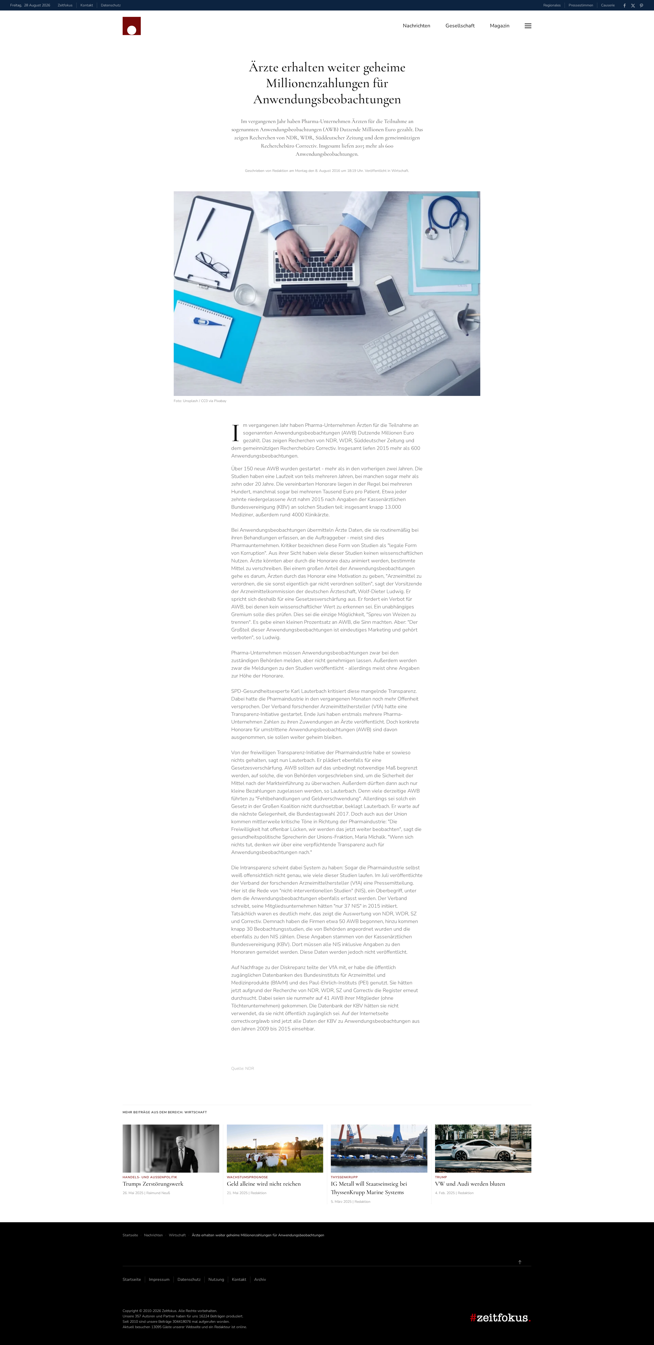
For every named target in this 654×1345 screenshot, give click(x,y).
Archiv (260, 1279)
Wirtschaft (399, 170)
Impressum (159, 1279)
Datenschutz (111, 5)
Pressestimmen (581, 5)
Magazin (499, 25)
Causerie (608, 5)
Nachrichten (416, 25)
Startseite (132, 1279)
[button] (528, 26)
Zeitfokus (65, 5)
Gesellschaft (460, 25)
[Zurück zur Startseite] (132, 25)
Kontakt (86, 5)
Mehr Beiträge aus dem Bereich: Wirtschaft (165, 1112)
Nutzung (216, 1279)
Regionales (552, 5)
